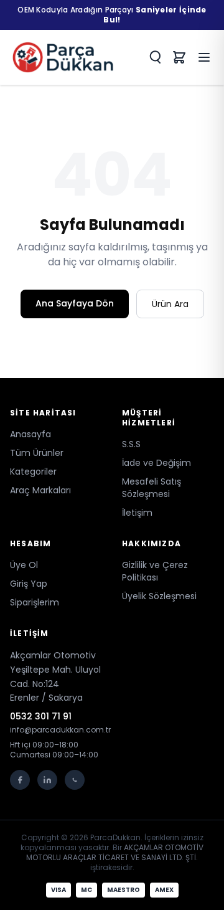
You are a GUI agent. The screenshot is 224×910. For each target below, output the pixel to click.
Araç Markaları (40, 490)
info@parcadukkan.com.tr (56, 730)
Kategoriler (33, 471)
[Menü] (204, 57)
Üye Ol (24, 565)
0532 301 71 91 (41, 716)
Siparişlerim (34, 602)
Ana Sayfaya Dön (74, 303)
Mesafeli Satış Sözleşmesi (151, 487)
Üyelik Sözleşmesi (159, 596)
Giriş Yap (28, 583)
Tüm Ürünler (36, 453)
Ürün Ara (170, 304)
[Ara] (154, 57)
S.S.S (131, 444)
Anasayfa (30, 434)
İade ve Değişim (156, 463)
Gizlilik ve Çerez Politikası (155, 571)
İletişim (137, 512)
